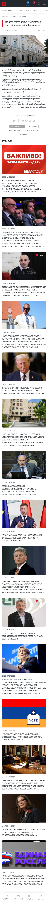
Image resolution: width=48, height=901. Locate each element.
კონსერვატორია (15, 130)
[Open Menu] (44, 4)
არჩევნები (32, 126)
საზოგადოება (19, 16)
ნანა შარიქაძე (33, 130)
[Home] (4, 4)
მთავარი (6, 16)
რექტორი (24, 135)
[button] (9, 10)
